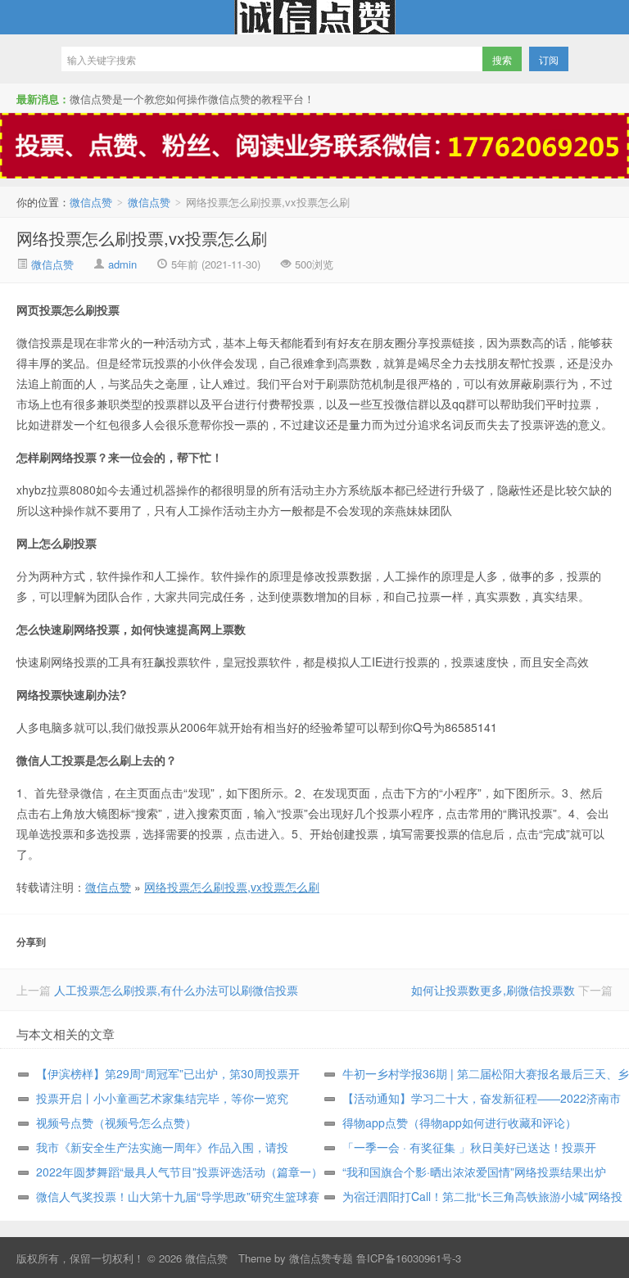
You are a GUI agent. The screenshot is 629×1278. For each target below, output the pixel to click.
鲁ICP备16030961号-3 (408, 1258)
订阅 (549, 59)
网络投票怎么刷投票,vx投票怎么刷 (141, 238)
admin (122, 264)
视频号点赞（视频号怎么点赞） (116, 1122)
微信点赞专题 (321, 1258)
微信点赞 (314, 17)
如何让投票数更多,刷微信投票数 (493, 990)
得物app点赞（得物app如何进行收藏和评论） (459, 1122)
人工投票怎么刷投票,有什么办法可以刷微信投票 (176, 990)
